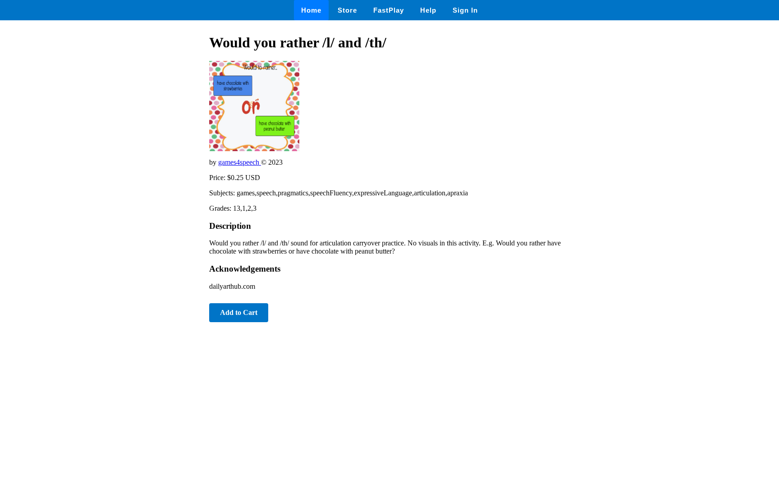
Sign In (465, 10)
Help (428, 10)
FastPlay (388, 10)
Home (311, 10)
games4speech (239, 162)
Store (347, 10)
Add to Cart (238, 312)
